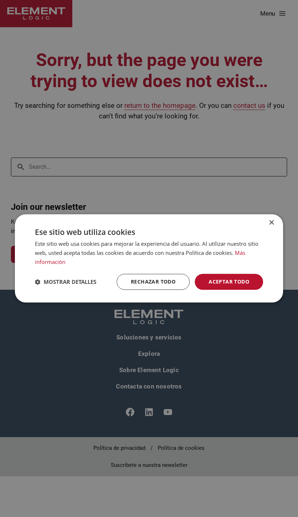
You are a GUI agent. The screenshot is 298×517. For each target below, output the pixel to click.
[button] (65, 281)
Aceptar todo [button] (229, 281)
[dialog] (149, 258)
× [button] (271, 222)
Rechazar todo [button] (153, 281)
